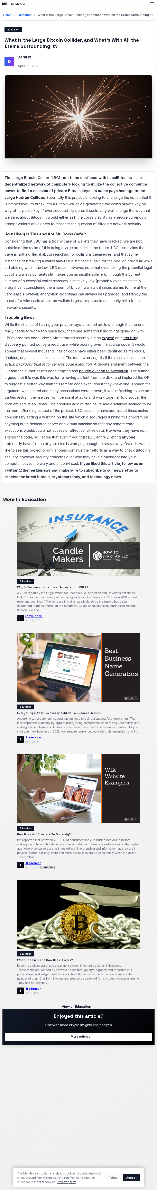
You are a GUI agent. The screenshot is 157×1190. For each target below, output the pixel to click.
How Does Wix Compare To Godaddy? (44, 834)
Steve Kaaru (34, 616)
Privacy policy (66, 1182)
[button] (78, 116)
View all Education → (78, 1006)
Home (7, 15)
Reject (113, 1177)
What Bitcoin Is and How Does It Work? (45, 960)
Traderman (33, 863)
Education (24, 15)
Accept (131, 1177)
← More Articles (78, 1036)
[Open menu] (152, 4)
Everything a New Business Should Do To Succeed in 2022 (59, 713)
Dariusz (24, 57)
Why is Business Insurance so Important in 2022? (52, 587)
